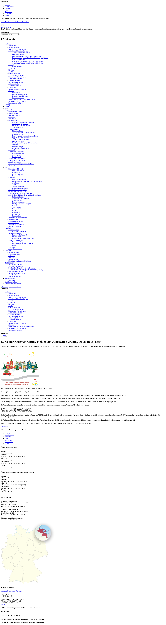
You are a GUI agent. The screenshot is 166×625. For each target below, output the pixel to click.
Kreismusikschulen (18, 209)
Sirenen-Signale (13, 219)
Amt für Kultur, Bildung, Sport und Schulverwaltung (24, 195)
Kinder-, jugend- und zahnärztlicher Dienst (25, 136)
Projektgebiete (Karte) (19, 231)
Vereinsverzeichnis (18, 98)
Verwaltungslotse (13, 47)
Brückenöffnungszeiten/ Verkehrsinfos (20, 193)
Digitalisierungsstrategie (15, 266)
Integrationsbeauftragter (15, 82)
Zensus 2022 (12, 165)
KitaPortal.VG (16, 172)
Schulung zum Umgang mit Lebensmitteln (25, 143)
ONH (14, 210)
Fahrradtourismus (13, 259)
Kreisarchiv (11, 150)
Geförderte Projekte (14, 73)
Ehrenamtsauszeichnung (19, 94)
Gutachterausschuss (18, 153)
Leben (6, 167)
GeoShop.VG (16, 157)
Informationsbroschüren (15, 103)
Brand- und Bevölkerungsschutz (22, 125)
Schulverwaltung (17, 200)
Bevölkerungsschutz (11, 282)
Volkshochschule (17, 207)
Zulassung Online (13, 84)
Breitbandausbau (13, 230)
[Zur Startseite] (11, 287)
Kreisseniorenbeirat (14, 80)
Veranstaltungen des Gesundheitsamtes (24, 132)
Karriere (7, 108)
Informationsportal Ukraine (13, 283)
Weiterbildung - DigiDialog (16, 273)
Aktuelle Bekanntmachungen (21, 52)
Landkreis (8, 44)
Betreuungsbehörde (18, 141)
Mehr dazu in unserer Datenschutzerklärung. (15, 22)
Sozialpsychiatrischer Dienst (20, 139)
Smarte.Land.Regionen (15, 264)
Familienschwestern (18, 146)
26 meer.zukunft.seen (14, 276)
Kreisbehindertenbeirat (15, 78)
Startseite (7, 5)
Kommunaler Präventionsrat (16, 77)
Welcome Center (13, 223)
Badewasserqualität (14, 254)
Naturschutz (12, 87)
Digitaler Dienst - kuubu (15, 271)
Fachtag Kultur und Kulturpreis (21, 204)
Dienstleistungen (13, 113)
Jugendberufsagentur (14, 162)
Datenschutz (8, 12)
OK (2, 25)
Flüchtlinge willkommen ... (16, 226)
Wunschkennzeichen (14, 85)
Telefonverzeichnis (14, 115)
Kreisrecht (11, 68)
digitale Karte (12, 280)
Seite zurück (4, 426)
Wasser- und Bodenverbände (17, 89)
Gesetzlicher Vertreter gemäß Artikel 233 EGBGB (27, 63)
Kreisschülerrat (16, 216)
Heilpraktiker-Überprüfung (20, 148)
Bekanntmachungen (18, 54)
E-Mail (3, 604)
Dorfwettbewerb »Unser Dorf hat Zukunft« (21, 99)
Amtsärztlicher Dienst (18, 134)
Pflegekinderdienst (18, 171)
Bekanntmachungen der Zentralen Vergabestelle (26, 56)
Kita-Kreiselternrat (18, 174)
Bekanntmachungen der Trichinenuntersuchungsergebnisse (30, 58)
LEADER (11, 247)
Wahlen (10, 72)
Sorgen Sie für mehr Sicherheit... (18, 217)
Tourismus (8, 250)
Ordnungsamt (12, 120)
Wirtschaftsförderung (14, 233)
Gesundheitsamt (13, 129)
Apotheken (15, 183)
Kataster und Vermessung (16, 151)
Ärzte (14, 184)
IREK (14, 245)
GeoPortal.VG (16, 155)
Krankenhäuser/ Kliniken (20, 188)
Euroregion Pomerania (15, 249)
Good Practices (13, 275)
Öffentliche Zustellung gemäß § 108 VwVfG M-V (27, 61)
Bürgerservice (9, 110)
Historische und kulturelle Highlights (19, 261)
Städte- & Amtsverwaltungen (17, 49)
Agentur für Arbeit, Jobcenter (17, 160)
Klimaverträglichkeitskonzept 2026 (23, 238)
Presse (6, 10)
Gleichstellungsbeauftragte (16, 75)
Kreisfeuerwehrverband (15, 221)
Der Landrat (12, 46)
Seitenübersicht (9, 6)
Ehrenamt (11, 91)
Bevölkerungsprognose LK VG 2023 (23, 243)
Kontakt (7, 15)
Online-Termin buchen (15, 111)
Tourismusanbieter (14, 252)
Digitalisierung (9, 263)
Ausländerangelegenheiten (20, 124)
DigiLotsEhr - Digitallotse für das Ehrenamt (21, 268)
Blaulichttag (16, 92)
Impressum (8, 8)
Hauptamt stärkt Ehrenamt (20, 96)
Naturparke (11, 256)
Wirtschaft (8, 228)
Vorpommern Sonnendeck (16, 224)
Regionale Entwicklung (15, 240)
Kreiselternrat (16, 214)
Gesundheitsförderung (19, 179)
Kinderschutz (16, 176)
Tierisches (11, 257)
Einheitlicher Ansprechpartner (17, 190)
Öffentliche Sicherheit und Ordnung (23, 122)
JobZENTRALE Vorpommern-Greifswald (21, 164)
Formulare (11, 117)
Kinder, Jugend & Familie (16, 169)
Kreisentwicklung (17, 242)
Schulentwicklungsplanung (20, 198)
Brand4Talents (16, 237)
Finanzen (11, 70)
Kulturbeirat (16, 212)
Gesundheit (11, 177)
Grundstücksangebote (18, 59)
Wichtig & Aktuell (17, 131)
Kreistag (11, 65)
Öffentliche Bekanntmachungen (18, 51)
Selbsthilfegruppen (18, 186)
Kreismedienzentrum (18, 202)
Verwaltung (15, 144)
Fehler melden (9, 13)
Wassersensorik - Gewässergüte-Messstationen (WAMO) (25, 270)
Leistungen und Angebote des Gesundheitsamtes (27, 181)
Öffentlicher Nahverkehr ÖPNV (18, 191)
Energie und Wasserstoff (19, 235)
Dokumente (12, 118)
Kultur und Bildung (18, 197)
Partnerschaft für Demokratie (17, 101)
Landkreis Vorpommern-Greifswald (11, 591)
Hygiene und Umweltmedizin (21, 138)
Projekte (14, 205)
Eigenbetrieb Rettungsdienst (16, 158)
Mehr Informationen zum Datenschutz (12, 31)
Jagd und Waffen (17, 127)
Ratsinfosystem (17, 66)
